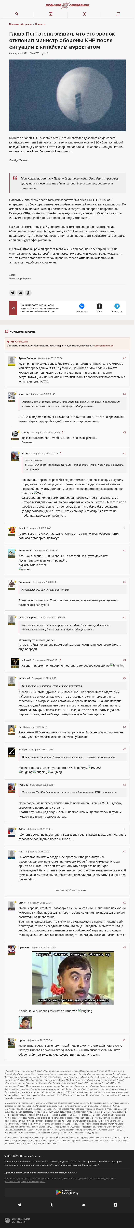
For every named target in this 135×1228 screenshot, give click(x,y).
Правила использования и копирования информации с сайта (41, 1172)
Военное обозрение (20, 24)
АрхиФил (24, 947)
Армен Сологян (27, 358)
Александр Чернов (20, 278)
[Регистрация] (84, 14)
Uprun (22, 1040)
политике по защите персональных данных (25, 1181)
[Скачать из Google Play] (67, 1192)
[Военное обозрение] (67, 5)
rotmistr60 (24, 678)
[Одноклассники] (52, 1205)
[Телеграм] (20, 1205)
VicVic (22, 902)
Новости (40, 24)
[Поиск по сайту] (17, 14)
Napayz (23, 749)
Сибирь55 (28, 432)
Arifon (22, 829)
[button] (51, 14)
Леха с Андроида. (29, 617)
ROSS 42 (27, 453)
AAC (21, 851)
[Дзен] (115, 1205)
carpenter (24, 394)
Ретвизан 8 (25, 550)
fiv (20, 727)
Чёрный (26, 660)
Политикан (25, 582)
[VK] (83, 1205)
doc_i (22, 528)
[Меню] (118, 14)
